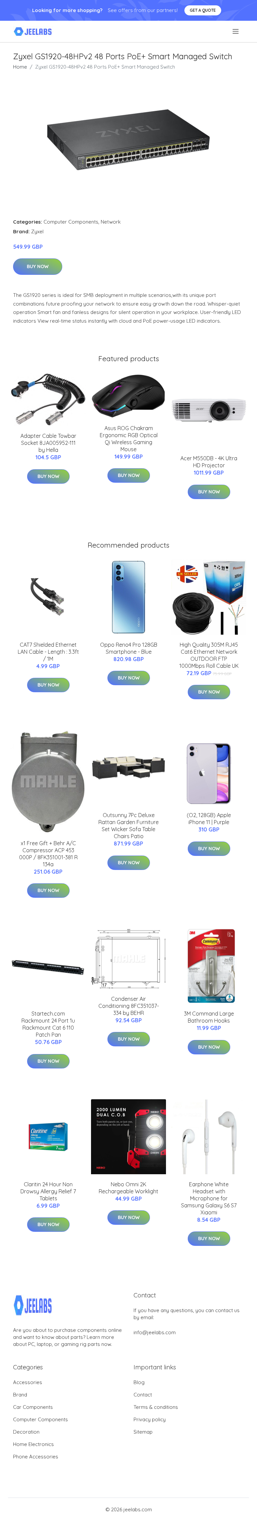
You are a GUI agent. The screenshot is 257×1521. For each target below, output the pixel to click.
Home (20, 67)
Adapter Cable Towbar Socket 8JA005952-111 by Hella (48, 442)
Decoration (26, 1432)
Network (111, 222)
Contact (143, 1394)
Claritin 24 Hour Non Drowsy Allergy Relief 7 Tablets (48, 1191)
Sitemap (143, 1432)
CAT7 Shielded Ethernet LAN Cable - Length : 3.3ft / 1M (48, 651)
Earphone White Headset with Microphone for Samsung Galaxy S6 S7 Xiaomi (209, 1198)
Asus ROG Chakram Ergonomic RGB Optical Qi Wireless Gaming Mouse (129, 439)
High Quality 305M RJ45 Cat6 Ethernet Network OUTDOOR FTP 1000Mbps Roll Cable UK (209, 655)
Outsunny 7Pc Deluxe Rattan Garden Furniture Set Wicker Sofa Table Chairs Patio (128, 825)
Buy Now (38, 266)
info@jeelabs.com (155, 1332)
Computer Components (71, 222)
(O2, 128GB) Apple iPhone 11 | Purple (209, 818)
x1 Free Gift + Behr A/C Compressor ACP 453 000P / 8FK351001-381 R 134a (48, 854)
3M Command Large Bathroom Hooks (209, 1017)
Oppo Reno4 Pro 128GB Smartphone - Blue (128, 648)
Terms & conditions (156, 1407)
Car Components (33, 1407)
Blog (139, 1382)
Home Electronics (33, 1444)
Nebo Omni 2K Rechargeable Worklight (128, 1188)
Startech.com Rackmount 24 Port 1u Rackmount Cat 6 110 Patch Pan (48, 1024)
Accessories (27, 1382)
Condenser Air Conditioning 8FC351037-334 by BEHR (128, 1005)
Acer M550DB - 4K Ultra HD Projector (208, 462)
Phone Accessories (35, 1456)
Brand (20, 1394)
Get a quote (203, 10)
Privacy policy (150, 1419)
